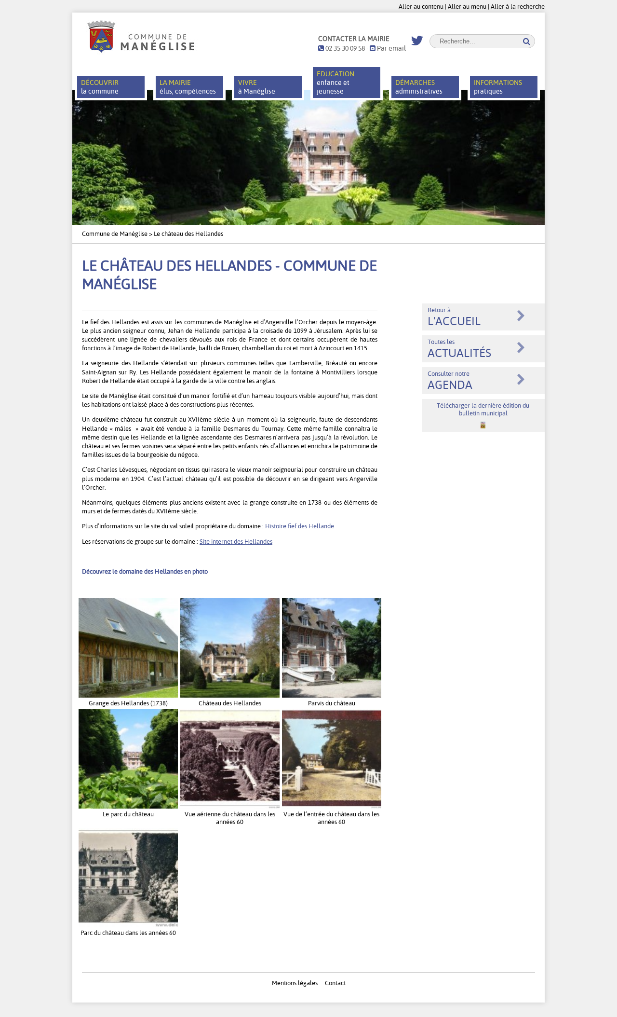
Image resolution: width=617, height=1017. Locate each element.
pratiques (498, 87)
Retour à (454, 317)
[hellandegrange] (128, 695)
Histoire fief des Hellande (299, 526)
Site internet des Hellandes (236, 541)
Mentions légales (295, 983)
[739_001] (128, 925)
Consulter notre (450, 381)
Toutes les (459, 349)
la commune (100, 87)
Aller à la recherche (518, 6)
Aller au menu (467, 6)
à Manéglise (256, 87)
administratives (419, 87)
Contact (335, 983)
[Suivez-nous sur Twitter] (417, 41)
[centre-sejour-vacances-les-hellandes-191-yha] (128, 806)
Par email (391, 48)
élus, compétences (188, 87)
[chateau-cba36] (230, 695)
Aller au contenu (421, 6)
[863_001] (331, 806)
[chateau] (331, 695)
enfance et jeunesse (335, 82)
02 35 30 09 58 (344, 48)
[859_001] (230, 806)
